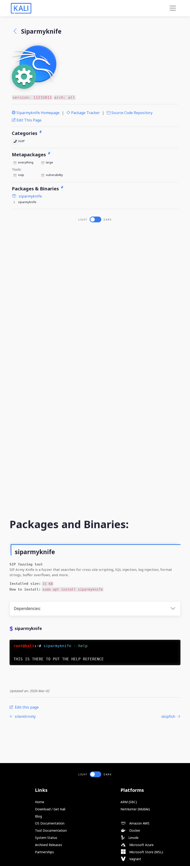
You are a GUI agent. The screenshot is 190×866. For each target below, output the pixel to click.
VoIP (21, 141)
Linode (133, 837)
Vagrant (134, 859)
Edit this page (28, 120)
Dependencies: (27, 608)
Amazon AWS (138, 823)
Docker (134, 830)
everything (25, 162)
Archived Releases (48, 845)
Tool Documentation (51, 830)
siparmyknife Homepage (38, 112)
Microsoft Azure (141, 845)
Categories (25, 133)
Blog (38, 816)
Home (39, 802)
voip (21, 175)
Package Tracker (85, 112)
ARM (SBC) (128, 802)
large (49, 162)
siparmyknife (30, 196)
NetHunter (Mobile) (135, 809)
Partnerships (44, 852)
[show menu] (173, 8)
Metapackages (29, 154)
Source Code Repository (131, 112)
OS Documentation (49, 823)
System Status (46, 837)
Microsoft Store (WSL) (145, 852)
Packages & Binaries (36, 188)
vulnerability (54, 175)
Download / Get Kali (50, 809)
